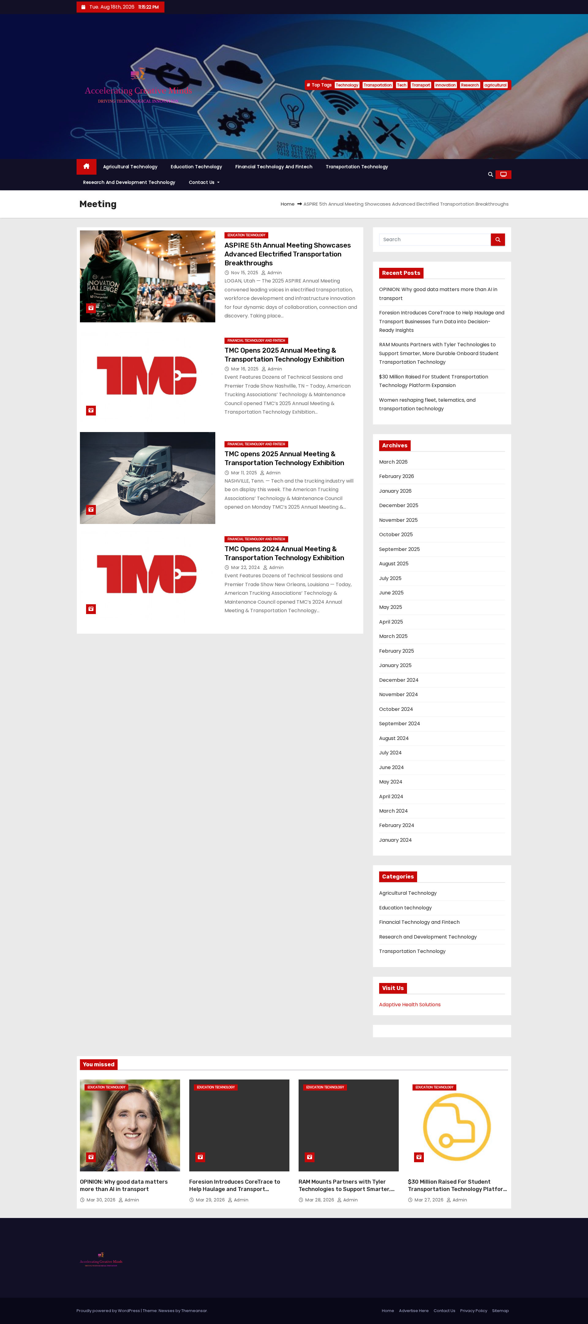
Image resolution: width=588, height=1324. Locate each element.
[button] (490, 174)
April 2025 (391, 621)
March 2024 (393, 810)
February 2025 (396, 650)
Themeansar (194, 1311)
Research (470, 85)
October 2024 (396, 709)
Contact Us (202, 182)
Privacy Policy (473, 1311)
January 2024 (395, 840)
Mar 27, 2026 (430, 1200)
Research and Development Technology (129, 182)
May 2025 (390, 607)
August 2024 (394, 738)
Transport (421, 85)
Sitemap (500, 1311)
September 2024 (399, 723)
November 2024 (398, 694)
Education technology (196, 167)
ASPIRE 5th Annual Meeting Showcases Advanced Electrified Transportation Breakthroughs (287, 254)
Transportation (378, 85)
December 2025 (398, 505)
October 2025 (396, 534)
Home (288, 204)
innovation (445, 85)
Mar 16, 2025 (245, 369)
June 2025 (391, 592)
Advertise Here (414, 1311)
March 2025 (393, 636)
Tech (401, 85)
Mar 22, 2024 (246, 567)
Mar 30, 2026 (102, 1200)
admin (274, 273)
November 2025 (398, 520)
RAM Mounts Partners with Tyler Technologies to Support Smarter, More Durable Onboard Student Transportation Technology (439, 353)
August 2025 (394, 563)
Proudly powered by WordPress (109, 1311)
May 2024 (390, 781)
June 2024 (391, 767)
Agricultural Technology (130, 167)
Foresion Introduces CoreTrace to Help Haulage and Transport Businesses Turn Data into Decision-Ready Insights (441, 321)
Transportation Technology (357, 167)
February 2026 (396, 476)
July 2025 (390, 578)
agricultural (495, 85)
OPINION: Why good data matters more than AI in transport (124, 1185)
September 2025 (399, 549)
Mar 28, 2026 (320, 1200)
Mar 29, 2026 (211, 1200)
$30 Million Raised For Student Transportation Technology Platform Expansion (458, 1189)
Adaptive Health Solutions (410, 1004)
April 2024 (391, 796)
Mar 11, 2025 (244, 473)
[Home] (86, 167)
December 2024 (399, 680)
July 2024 (390, 752)
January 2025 (395, 665)
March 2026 (393, 461)
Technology (347, 85)
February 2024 (396, 825)
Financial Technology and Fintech (274, 167)
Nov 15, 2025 (245, 273)
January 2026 (395, 491)
